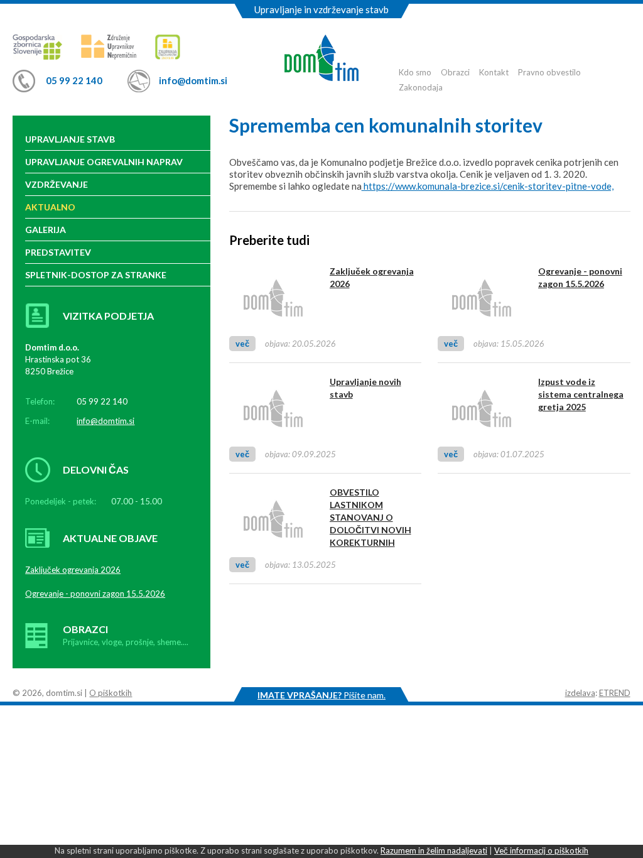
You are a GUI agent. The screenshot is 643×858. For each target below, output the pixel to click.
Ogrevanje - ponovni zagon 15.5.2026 (95, 594)
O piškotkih (110, 693)
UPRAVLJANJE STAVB (70, 139)
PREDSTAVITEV (58, 252)
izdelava (580, 693)
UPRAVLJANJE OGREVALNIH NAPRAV (104, 161)
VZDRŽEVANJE (56, 184)
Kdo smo (415, 72)
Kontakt (494, 72)
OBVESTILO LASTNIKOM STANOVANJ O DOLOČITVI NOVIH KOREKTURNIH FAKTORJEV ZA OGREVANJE (370, 530)
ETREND (614, 693)
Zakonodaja (421, 87)
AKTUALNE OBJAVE (110, 538)
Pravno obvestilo (549, 72)
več (242, 344)
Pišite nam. (321, 695)
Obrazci (455, 72)
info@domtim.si (193, 80)
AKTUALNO (50, 207)
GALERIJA (45, 229)
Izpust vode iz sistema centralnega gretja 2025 (581, 394)
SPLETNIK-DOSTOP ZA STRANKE (95, 274)
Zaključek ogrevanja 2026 (73, 570)
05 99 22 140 (74, 80)
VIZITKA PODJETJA (108, 316)
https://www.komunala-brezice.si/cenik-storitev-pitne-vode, (487, 186)
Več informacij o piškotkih (541, 850)
